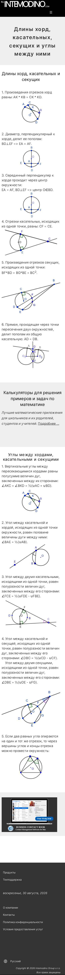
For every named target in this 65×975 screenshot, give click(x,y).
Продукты (9, 872)
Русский (15, 961)
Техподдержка (12, 879)
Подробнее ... (48, 424)
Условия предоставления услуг (23, 929)
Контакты (9, 914)
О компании (10, 907)
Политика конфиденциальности (23, 922)
